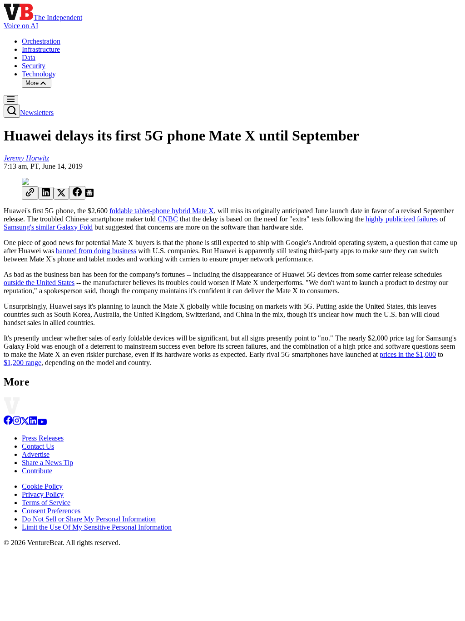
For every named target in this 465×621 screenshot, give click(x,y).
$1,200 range (22, 362)
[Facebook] (8, 422)
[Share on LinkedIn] (46, 193)
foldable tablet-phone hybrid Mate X (161, 211)
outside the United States (39, 282)
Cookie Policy (42, 486)
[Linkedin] (33, 422)
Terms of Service (46, 502)
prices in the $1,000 (408, 354)
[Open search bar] (12, 111)
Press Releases (43, 438)
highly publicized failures (402, 219)
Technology (39, 74)
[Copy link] (30, 193)
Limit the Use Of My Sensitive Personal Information (97, 527)
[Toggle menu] (11, 100)
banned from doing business (96, 251)
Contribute (37, 471)
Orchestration (41, 41)
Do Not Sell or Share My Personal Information (89, 519)
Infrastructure (41, 49)
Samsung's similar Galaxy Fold (48, 227)
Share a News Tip (47, 462)
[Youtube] (42, 422)
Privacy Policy (43, 494)
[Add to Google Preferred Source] (89, 194)
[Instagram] (17, 422)
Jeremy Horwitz (26, 158)
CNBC (168, 219)
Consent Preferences (51, 511)
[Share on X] (61, 194)
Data (28, 57)
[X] (25, 422)
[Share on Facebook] (77, 193)
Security (33, 66)
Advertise (35, 454)
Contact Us (38, 446)
